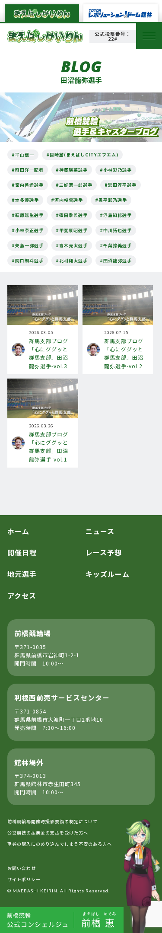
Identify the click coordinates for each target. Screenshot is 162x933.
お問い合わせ (21, 868)
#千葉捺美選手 (116, 245)
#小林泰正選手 (28, 230)
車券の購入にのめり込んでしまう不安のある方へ (59, 844)
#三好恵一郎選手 (74, 185)
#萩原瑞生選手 (28, 215)
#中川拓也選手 (116, 230)
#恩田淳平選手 (121, 185)
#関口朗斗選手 (28, 260)
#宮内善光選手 (28, 185)
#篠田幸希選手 (72, 215)
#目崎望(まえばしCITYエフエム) (82, 154)
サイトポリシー (24, 879)
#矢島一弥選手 (28, 245)
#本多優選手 (25, 200)
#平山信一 (23, 154)
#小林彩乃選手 (116, 169)
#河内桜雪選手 (67, 200)
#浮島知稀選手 (116, 215)
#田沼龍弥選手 (116, 260)
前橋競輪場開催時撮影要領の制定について (52, 821)
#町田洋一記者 (28, 169)
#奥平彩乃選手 (111, 200)
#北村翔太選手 (72, 260)
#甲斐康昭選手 (72, 230)
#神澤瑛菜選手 (72, 169)
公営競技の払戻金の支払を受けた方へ (47, 832)
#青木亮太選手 (72, 245)
